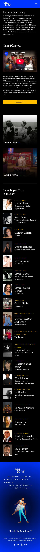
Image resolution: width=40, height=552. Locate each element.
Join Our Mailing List (20, 488)
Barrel (34, 538)
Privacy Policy (7, 538)
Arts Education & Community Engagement (15, 481)
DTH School (27, 477)
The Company (13, 477)
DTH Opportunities (24, 485)
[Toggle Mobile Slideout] (36, 4)
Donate (11, 485)
